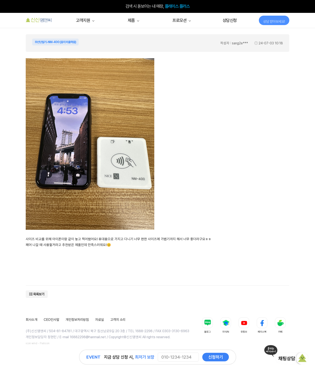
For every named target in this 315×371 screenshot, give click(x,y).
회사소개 (31, 320)
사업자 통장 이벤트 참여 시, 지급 (157, 6)
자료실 (99, 320)
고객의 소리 (118, 320)
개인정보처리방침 (77, 320)
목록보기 (38, 294)
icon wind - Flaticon (38, 343)
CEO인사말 (51, 320)
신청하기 (215, 357)
